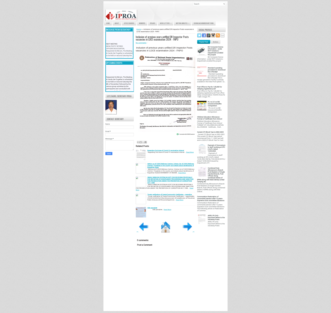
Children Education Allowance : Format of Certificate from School (209, 118)
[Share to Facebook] (145, 142)
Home (108, 23)
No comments (141, 43)
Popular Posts (203, 42)
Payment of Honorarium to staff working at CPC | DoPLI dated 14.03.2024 (216, 148)
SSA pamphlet (152, 208)
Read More (190, 152)
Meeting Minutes (182, 23)
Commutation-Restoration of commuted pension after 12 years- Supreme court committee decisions (210, 198)
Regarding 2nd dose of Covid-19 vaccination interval (165, 150)
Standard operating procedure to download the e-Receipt (216, 70)
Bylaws (152, 23)
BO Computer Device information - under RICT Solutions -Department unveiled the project (215, 51)
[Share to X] (143, 142)
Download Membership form (203, 23)
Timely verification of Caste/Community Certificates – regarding (169, 194)
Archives (215, 42)
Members (142, 23)
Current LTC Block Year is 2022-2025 (210, 132)
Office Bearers (129, 23)
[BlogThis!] (140, 142)
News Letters (165, 23)
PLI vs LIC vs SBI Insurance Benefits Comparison (214, 104)
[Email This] (138, 142)
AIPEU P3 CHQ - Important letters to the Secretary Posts (216, 217)
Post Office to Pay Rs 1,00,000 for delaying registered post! (209, 88)
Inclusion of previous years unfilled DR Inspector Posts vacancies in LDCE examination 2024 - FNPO (162, 38)
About (117, 23)
